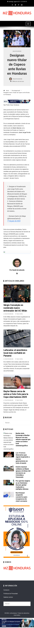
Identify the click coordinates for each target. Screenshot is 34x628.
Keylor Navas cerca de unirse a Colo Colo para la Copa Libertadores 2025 (15, 394)
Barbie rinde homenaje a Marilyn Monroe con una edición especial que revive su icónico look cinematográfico (23, 439)
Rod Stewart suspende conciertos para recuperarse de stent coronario (21, 497)
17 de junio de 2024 (13, 221)
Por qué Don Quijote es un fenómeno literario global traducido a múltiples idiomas (23, 485)
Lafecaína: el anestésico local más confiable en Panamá (15, 353)
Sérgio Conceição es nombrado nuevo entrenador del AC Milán (15, 308)
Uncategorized (17, 51)
